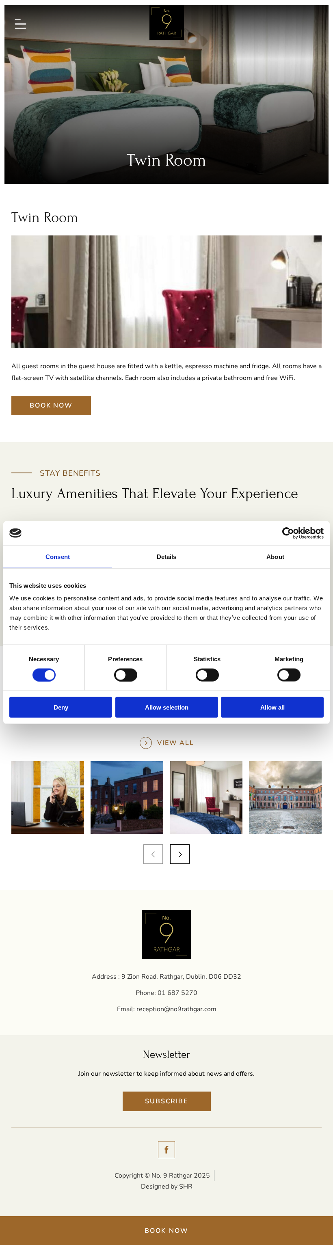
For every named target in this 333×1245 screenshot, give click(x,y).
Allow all (272, 707)
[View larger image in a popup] (47, 797)
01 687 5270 (177, 992)
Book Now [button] (167, 1230)
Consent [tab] (57, 556)
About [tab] (275, 556)
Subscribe (166, 1101)
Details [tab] (167, 556)
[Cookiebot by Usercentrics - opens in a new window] (288, 533)
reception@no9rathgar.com (176, 1009)
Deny (61, 707)
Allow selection (166, 707)
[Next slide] (180, 854)
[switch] (125, 674)
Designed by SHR (166, 1186)
